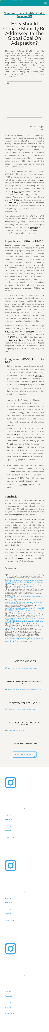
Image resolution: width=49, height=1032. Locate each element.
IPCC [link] (7, 174)
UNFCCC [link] (15, 200)
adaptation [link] (25, 141)
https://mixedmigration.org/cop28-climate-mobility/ (24, 627)
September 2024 (24, 16)
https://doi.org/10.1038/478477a (23, 586)
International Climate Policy (31, 13)
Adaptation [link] (16, 191)
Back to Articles (23, 754)
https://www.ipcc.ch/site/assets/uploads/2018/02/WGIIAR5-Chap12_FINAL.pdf (24, 597)
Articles (8, 815)
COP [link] (27, 194)
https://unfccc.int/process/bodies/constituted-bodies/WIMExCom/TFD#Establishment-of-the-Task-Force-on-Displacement (24, 602)
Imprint (8, 831)
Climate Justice (10, 13)
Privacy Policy (10, 837)
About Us (8, 820)
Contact (8, 826)
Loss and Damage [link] (12, 203)
